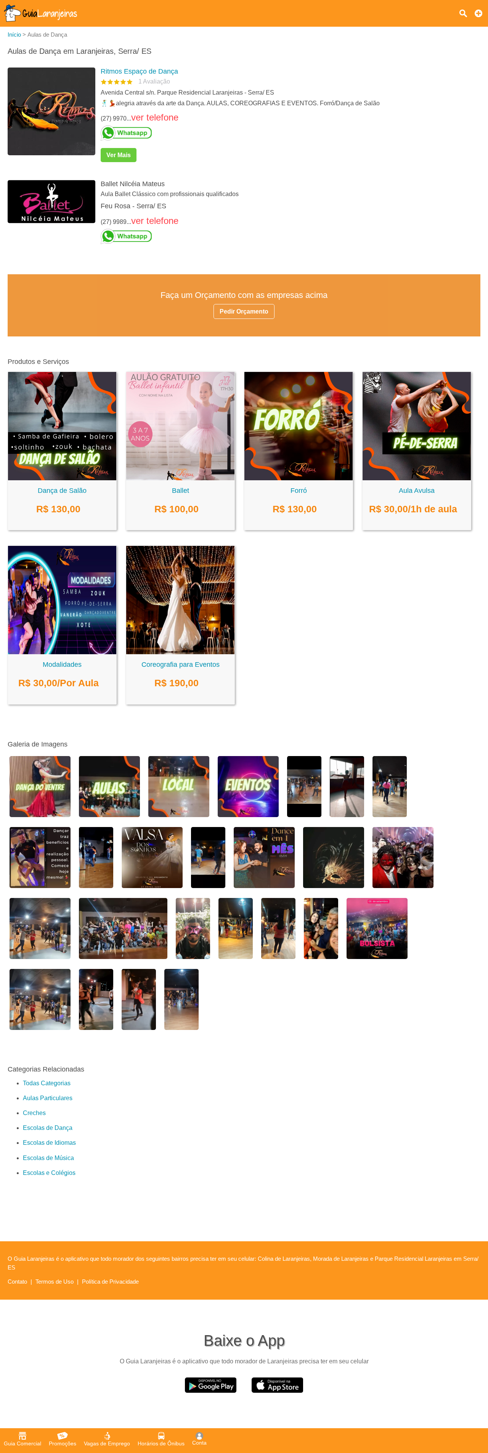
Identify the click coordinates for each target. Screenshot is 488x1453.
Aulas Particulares (47, 1098)
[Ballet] (180, 478)
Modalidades (62, 664)
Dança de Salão (62, 490)
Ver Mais (118, 155)
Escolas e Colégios (49, 1173)
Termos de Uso (54, 1281)
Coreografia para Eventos (180, 664)
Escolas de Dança (47, 1128)
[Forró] (298, 478)
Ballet (180, 490)
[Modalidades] (62, 652)
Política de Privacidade (110, 1281)
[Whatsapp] (287, 133)
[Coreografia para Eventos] (180, 652)
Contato (17, 1281)
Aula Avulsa (417, 490)
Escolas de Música (48, 1158)
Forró (299, 490)
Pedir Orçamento (244, 311)
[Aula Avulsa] (417, 478)
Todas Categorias (47, 1083)
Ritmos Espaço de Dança (139, 71)
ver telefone (154, 117)
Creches (34, 1113)
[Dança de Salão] (62, 478)
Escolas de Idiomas (49, 1142)
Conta (199, 1443)
